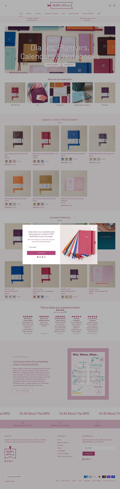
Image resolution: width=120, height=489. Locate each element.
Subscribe (41, 253)
